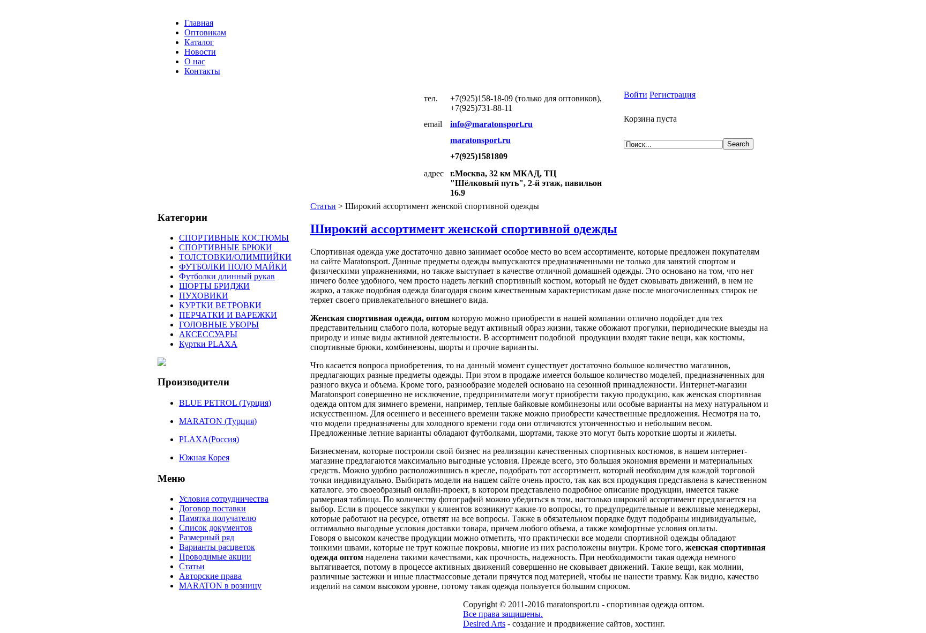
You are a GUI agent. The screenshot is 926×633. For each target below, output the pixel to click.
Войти (635, 94)
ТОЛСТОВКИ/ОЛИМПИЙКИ (235, 257)
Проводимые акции (215, 556)
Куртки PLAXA (208, 343)
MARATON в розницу (220, 585)
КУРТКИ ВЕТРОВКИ (220, 305)
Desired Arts (484, 623)
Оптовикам (205, 32)
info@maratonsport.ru (491, 124)
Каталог (199, 42)
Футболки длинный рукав (227, 276)
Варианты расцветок (217, 547)
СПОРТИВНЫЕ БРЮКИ (225, 247)
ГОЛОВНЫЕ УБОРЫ (219, 324)
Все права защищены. (503, 614)
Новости (200, 51)
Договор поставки (212, 508)
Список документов (215, 527)
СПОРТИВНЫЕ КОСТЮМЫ (234, 237)
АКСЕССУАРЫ (208, 334)
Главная (198, 22)
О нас (194, 61)
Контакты (202, 71)
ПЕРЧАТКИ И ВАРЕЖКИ (228, 314)
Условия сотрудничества (223, 498)
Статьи (323, 206)
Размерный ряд (206, 537)
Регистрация (672, 94)
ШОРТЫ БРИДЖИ (214, 286)
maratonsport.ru (480, 140)
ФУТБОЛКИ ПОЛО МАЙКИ (233, 266)
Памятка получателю (217, 518)
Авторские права (210, 575)
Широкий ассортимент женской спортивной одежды (463, 229)
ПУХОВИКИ (203, 295)
